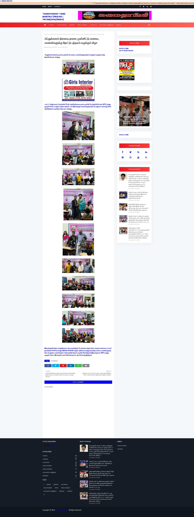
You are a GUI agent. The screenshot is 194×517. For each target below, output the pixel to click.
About (50, 6)
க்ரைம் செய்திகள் (60, 465)
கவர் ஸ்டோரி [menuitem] (93, 25)
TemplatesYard (80, 514)
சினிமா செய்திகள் (59, 469)
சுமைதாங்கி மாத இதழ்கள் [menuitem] (106, 25)
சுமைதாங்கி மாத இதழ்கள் (60, 472)
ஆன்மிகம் (60, 459)
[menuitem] (44, 24)
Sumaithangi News (51, 47)
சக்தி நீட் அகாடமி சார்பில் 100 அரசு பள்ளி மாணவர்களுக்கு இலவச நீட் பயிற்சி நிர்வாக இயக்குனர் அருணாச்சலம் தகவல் (138, 195)
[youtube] (138, 157)
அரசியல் (60, 456)
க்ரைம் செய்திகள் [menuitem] (61, 25)
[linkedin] (146, 152)
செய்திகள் (60, 476)
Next (149, 112)
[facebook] (140, 6)
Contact (57, 6)
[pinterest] (151, 6)
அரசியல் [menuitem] (118, 25)
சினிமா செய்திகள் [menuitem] (82, 25)
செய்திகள (61, 491)
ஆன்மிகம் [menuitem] (72, 25)
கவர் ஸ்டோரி (52, 34)
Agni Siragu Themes (102, 514)
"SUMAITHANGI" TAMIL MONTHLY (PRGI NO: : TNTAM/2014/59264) (54, 16)
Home (44, 6)
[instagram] (147, 6)
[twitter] (143, 6)
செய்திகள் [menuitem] (51, 25)
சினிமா (56, 488)
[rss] (138, 152)
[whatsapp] (146, 157)
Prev (119, 112)
